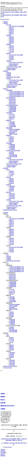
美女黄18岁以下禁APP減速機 (8, 438)
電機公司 (19, 438)
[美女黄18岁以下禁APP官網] (13, 66)
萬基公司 (24, 438)
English (10, 367)
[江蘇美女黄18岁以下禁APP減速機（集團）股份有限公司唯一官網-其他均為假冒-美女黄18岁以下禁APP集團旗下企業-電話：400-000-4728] (14, 14)
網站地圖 (3, 455)
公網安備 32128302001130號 (10, 443)
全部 (7, 215)
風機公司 (14, 440)
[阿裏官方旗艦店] (11, 69)
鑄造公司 (20, 440)
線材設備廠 (8, 440)
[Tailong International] (11, 68)
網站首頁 (5, 21)
